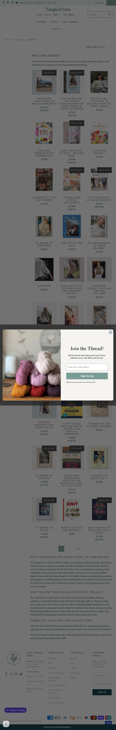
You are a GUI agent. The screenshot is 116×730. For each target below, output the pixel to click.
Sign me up (87, 375)
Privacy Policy (91, 382)
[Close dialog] (110, 332)
